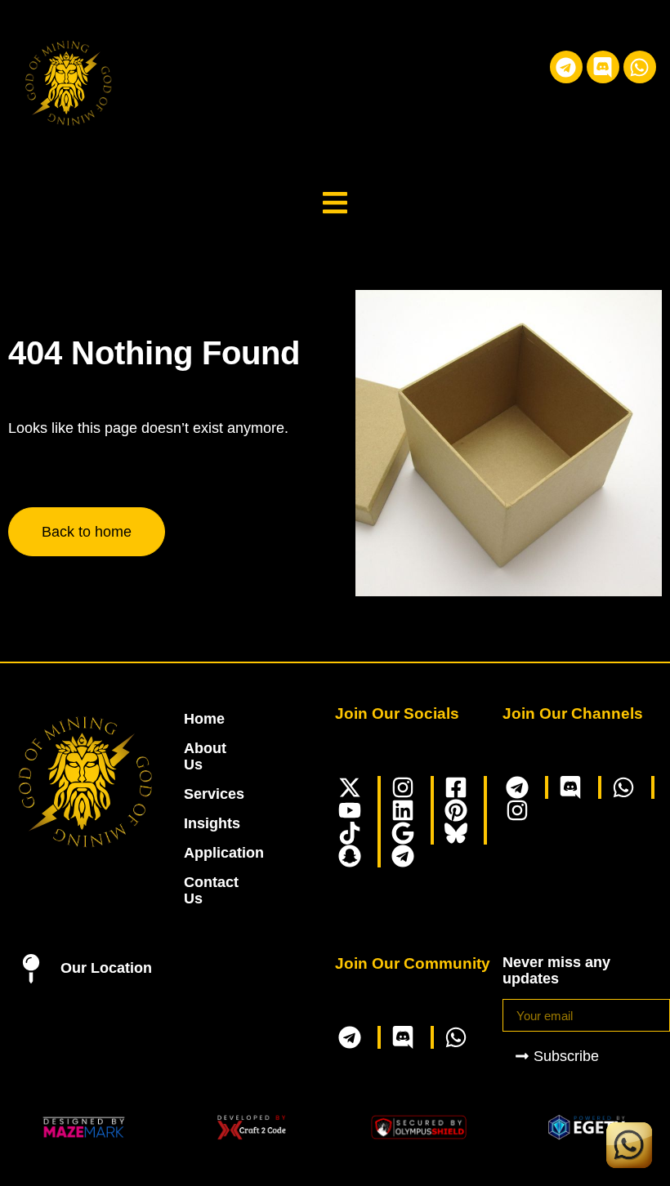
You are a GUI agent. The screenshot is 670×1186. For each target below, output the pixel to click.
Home (192, 719)
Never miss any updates (556, 970)
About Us (192, 756)
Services (192, 794)
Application (192, 853)
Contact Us (192, 890)
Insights (192, 823)
